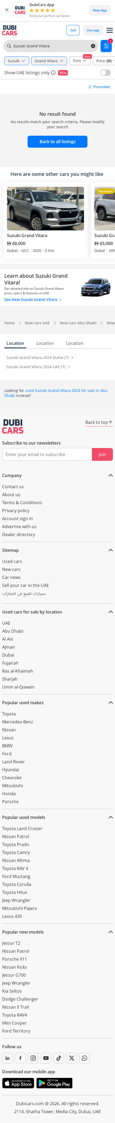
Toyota (9, 714)
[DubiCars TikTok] (59, 1058)
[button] (7, 10)
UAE (6, 623)
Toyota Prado (15, 844)
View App (100, 10)
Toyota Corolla (16, 884)
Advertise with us (19, 526)
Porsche (10, 802)
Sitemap (10, 550)
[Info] (53, 72)
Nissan (9, 730)
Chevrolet (12, 778)
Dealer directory (18, 534)
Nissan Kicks (14, 967)
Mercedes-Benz (17, 722)
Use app (93, 30)
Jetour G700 (14, 975)
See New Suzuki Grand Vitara (31, 299)
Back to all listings (58, 141)
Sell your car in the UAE (25, 585)
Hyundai (10, 770)
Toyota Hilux (14, 892)
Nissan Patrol (15, 836)
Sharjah (10, 679)
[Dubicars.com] (13, 426)
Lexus (8, 738)
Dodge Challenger (20, 999)
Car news (11, 577)
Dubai (8, 655)
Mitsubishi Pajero (19, 908)
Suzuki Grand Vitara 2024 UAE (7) (36, 366)
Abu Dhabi (12, 631)
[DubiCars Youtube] (46, 1058)
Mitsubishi (12, 786)
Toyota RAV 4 (15, 868)
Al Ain (7, 639)
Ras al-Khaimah (17, 671)
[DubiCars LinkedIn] (7, 1058)
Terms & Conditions (22, 502)
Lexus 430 (12, 916)
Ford (6, 754)
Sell (73, 30)
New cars (11, 569)
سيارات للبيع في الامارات (24, 594)
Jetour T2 (11, 943)
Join (102, 454)
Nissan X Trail (15, 1007)
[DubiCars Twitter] (71, 1058)
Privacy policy (15, 510)
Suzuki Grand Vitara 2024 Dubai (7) (38, 357)
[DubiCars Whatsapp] (84, 1058)
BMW (7, 746)
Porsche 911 (14, 959)
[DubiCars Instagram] (33, 1058)
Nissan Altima (16, 860)
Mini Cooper (14, 1023)
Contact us (13, 487)
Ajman (8, 647)
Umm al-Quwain (18, 687)
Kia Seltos (12, 991)
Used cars (12, 561)
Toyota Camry (16, 852)
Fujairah (10, 663)
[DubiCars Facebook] (20, 1058)
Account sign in (17, 518)
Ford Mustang (16, 876)
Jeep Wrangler (16, 900)
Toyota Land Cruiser (22, 828)
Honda (9, 794)
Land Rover (13, 762)
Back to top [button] (96, 422)
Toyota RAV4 (14, 1015)
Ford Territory (16, 1031)
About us (11, 495)
